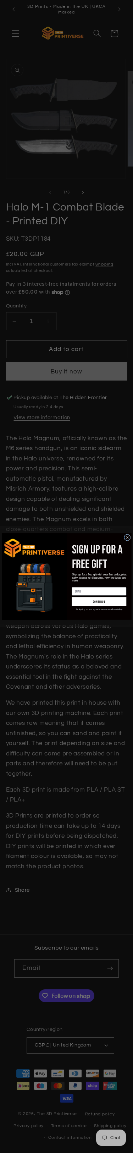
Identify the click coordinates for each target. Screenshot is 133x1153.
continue (99, 601)
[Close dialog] (127, 537)
